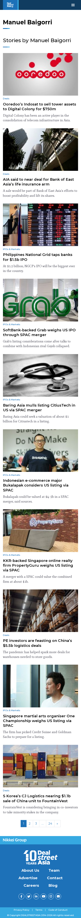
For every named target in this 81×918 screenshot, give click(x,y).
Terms (38, 910)
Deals (6, 98)
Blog (52, 885)
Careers (31, 885)
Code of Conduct (57, 910)
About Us (30, 870)
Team (54, 870)
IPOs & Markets (11, 249)
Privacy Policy (21, 910)
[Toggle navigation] (73, 5)
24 (50, 823)
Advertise (28, 878)
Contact (55, 878)
